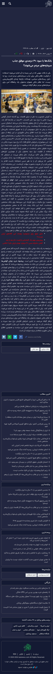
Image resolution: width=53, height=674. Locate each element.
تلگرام (21, 654)
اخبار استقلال (31, 575)
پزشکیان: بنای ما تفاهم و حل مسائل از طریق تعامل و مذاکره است (26, 554)
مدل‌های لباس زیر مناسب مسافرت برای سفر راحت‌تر (29, 588)
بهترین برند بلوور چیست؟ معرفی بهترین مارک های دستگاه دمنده (27, 597)
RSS (14, 654)
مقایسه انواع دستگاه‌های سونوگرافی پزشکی (32, 603)
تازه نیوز (26, 4)
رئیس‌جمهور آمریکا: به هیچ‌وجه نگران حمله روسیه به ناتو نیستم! (27, 412)
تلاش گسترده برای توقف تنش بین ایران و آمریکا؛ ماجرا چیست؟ (28, 495)
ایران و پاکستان (33, 626)
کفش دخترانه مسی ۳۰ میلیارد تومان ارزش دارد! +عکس (23, 243)
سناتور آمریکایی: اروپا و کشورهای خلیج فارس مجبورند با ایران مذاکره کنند (26, 401)
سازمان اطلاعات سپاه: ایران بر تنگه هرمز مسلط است (29, 434)
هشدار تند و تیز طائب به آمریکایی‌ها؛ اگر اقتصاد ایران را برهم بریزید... (26, 475)
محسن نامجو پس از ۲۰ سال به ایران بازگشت (31, 453)
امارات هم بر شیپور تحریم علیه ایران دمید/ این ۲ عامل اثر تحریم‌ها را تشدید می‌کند (27, 539)
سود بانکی (35, 349)
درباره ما (36, 654)
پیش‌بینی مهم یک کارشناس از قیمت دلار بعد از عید (24, 240)
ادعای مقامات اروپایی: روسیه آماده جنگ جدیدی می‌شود (28, 449)
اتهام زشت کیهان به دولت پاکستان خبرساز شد (31, 544)
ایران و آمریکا (45, 626)
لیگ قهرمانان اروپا (43, 630)
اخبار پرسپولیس (44, 575)
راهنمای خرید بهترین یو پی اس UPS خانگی (32, 592)
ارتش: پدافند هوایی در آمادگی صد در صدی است (30, 548)
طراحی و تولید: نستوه (25, 667)
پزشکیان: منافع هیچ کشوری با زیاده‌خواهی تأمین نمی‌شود (27, 457)
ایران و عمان (16, 630)
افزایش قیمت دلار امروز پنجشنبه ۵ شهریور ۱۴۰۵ (30, 520)
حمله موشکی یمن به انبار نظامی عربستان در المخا (30, 466)
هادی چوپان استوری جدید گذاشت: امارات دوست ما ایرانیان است (26, 561)
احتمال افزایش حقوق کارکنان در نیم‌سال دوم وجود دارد (28, 462)
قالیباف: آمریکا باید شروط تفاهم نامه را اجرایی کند (30, 445)
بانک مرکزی (45, 349)
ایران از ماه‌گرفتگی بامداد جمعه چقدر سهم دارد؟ (31, 430)
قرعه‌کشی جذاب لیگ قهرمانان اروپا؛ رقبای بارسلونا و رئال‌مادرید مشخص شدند (25, 440)
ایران (42, 48)
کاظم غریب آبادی (19, 626)
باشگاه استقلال (44, 633)
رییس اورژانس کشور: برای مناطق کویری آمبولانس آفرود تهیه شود (26, 425)
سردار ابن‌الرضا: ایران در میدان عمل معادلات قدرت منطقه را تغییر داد (27, 418)
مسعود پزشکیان (31, 633)
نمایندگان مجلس (28, 630)
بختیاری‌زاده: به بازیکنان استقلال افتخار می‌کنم (31, 406)
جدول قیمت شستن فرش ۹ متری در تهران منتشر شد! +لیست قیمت (25, 608)
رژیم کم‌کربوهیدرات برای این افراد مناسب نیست (30, 470)
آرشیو (28, 654)
